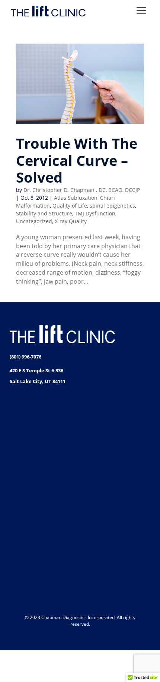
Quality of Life (69, 205)
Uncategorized (34, 221)
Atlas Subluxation (75, 197)
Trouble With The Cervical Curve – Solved (76, 160)
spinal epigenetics (112, 205)
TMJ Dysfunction (95, 213)
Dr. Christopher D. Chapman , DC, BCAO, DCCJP (81, 189)
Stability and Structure (44, 213)
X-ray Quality (71, 221)
